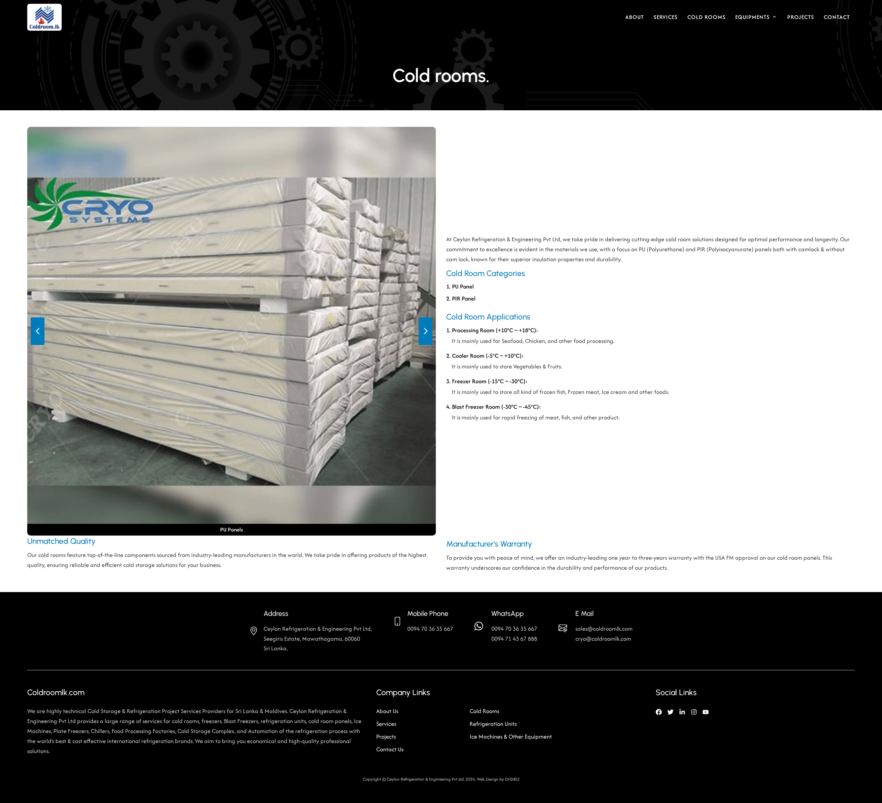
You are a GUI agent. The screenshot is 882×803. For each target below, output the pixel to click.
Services (666, 17)
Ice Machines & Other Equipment (511, 736)
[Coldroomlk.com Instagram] (694, 711)
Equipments (752, 17)
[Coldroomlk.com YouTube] (705, 711)
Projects (800, 17)
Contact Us (389, 749)
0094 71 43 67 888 (514, 638)
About (634, 17)
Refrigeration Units (493, 724)
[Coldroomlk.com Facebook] (659, 711)
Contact (837, 17)
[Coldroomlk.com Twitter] (670, 711)
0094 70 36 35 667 (514, 628)
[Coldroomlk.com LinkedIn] (682, 711)
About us (387, 711)
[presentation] (37, 331)
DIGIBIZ (512, 779)
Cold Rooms (706, 17)
